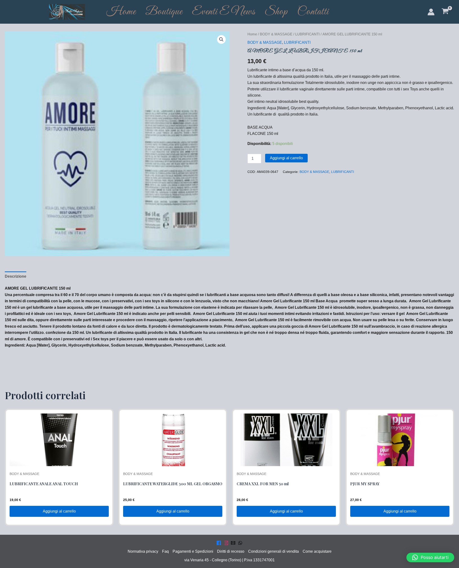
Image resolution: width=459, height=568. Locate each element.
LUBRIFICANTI (307, 34)
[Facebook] (219, 543)
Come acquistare (317, 551)
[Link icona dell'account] (431, 12)
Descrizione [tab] (15, 276)
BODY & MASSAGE (276, 34)
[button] (221, 39)
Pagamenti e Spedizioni (193, 551)
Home (121, 12)
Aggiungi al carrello (286, 158)
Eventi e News (223, 12)
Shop (276, 12)
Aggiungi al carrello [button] (59, 511)
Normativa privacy (143, 551)
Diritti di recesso (230, 551)
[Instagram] (226, 543)
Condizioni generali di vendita (273, 551)
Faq (165, 551)
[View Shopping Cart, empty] (445, 12)
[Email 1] (233, 543)
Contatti (313, 12)
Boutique (163, 12)
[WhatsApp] (240, 543)
